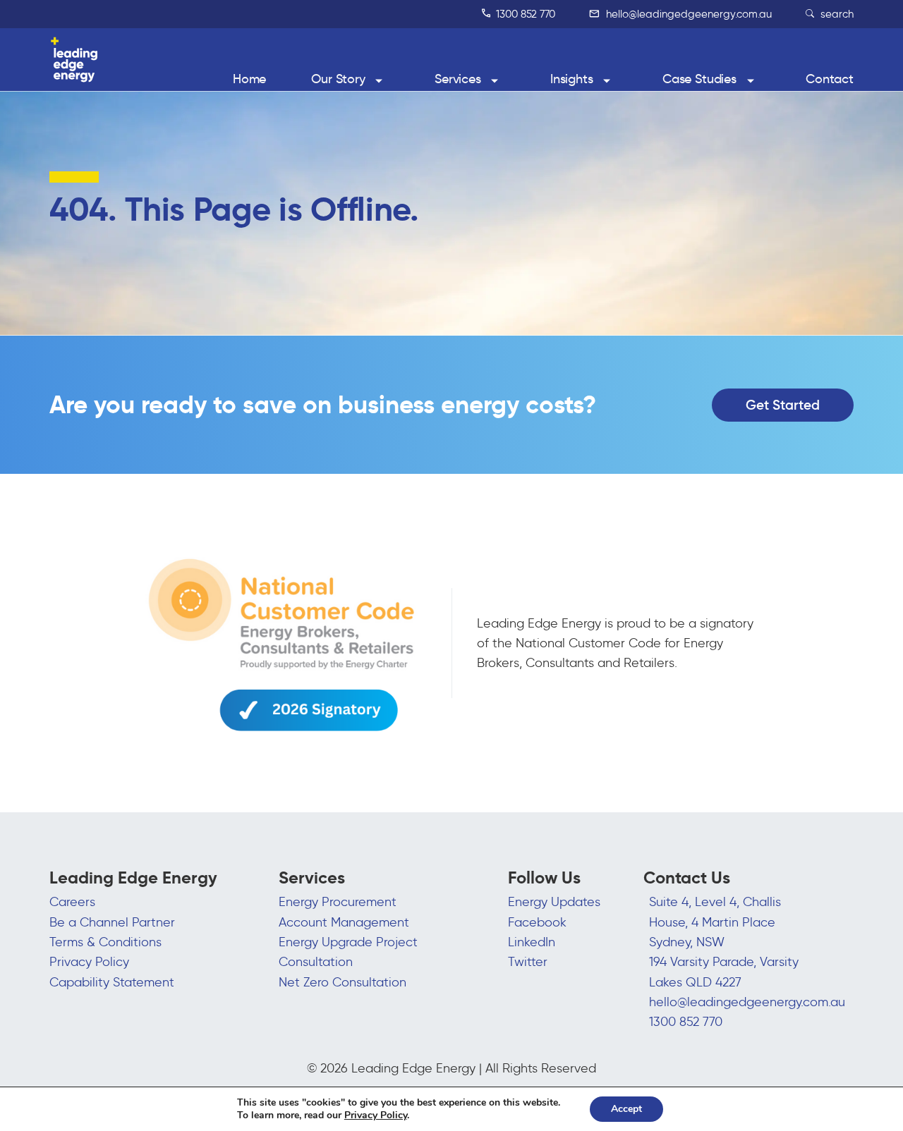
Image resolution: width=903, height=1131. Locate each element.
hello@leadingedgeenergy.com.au (687, 14)
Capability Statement (111, 982)
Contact (830, 79)
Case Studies (699, 79)
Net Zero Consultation (342, 982)
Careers (72, 902)
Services (458, 79)
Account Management (344, 922)
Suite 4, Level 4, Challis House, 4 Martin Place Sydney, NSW (715, 922)
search (836, 14)
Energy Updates (554, 902)
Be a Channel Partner (112, 922)
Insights (571, 79)
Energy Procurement (337, 902)
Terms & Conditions (105, 942)
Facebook (537, 922)
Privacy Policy (89, 962)
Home (249, 79)
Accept (626, 1108)
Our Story (338, 79)
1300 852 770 (524, 14)
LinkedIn (531, 942)
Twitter (527, 962)
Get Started (783, 404)
